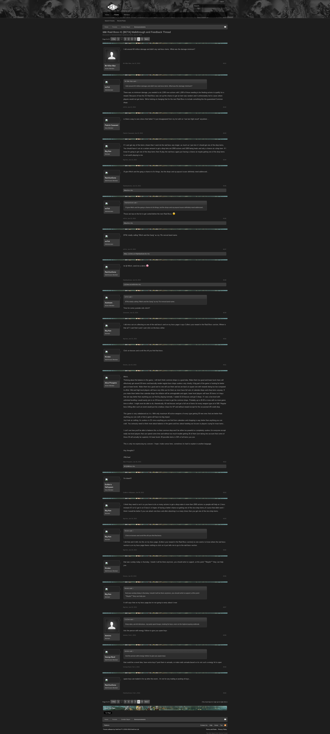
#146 (224, 218)
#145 (224, 186)
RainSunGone (110, 178)
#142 (224, 107)
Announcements (117, 35)
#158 (224, 635)
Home (107, 14)
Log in (222, 1)
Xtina (125, 190)
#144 (224, 160)
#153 (224, 492)
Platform (106, 725)
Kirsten (108, 357)
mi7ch (131, 35)
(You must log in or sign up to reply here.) (215, 702)
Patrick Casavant (111, 125)
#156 (224, 576)
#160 (224, 693)
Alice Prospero (111, 383)
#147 (224, 249)
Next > (147, 39)
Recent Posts (121, 21)
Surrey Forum (223, 733)
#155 (224, 550)
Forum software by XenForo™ (121, 729)
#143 (224, 133)
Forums (116, 14)
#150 (224, 338)
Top (221, 725)
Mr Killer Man (110, 66)
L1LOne (130, 254)
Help (210, 725)
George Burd (110, 657)
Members (127, 14)
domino (108, 636)
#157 (224, 607)
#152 (224, 462)
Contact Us (203, 725)
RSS (225, 725)
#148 (224, 280)
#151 (224, 365)
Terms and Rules (211, 729)
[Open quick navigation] (225, 27)
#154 (224, 518)
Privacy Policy (222, 729)
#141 (224, 63)
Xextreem (108, 303)
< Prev (113, 39)
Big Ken (108, 151)
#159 (224, 667)
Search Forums (110, 21)
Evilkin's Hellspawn (109, 486)
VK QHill (126, 466)
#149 (224, 312)
